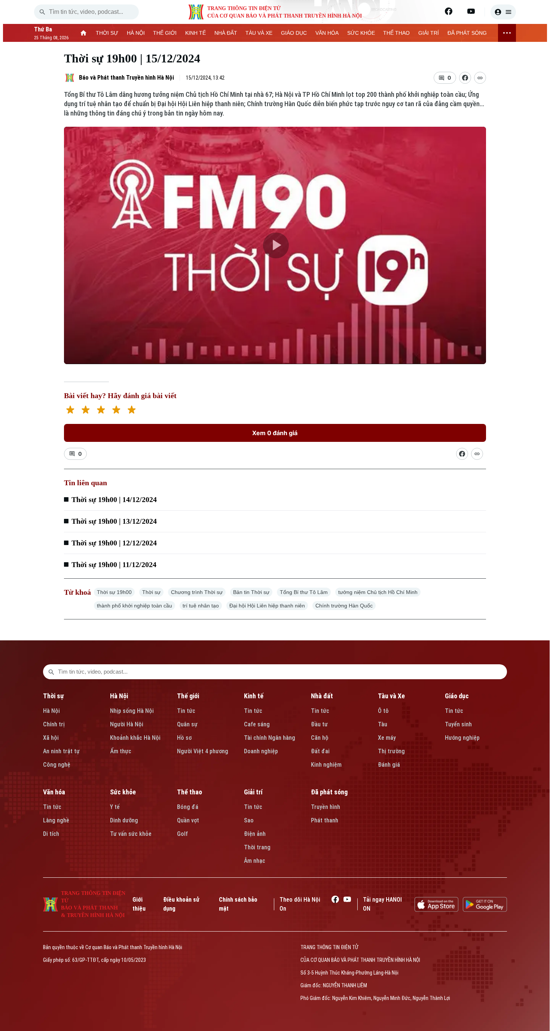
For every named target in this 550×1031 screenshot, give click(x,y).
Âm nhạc (254, 860)
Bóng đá (187, 806)
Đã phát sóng (329, 792)
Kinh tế (253, 696)
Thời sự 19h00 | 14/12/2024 (114, 499)
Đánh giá (389, 764)
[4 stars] (116, 410)
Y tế (115, 806)
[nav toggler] (507, 33)
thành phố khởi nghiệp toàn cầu (134, 606)
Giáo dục (457, 696)
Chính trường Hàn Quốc (344, 606)
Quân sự (187, 724)
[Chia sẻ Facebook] (465, 78)
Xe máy (387, 737)
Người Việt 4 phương (202, 751)
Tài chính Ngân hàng (269, 737)
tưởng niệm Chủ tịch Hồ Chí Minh (378, 592)
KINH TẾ (195, 33)
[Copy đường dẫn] (480, 78)
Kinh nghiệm (326, 764)
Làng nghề (56, 820)
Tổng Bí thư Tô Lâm (304, 592)
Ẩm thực (120, 751)
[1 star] (70, 410)
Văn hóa (54, 792)
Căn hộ (320, 737)
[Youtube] (471, 11)
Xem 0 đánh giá (274, 433)
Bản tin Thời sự (251, 592)
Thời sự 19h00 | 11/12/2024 (113, 564)
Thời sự (151, 592)
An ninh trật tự (61, 751)
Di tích (51, 833)
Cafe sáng (257, 724)
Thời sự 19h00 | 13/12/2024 (114, 521)
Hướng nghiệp (462, 737)
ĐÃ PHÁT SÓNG (467, 33)
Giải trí (253, 792)
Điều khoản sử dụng (181, 904)
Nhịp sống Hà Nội (132, 710)
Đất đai (320, 751)
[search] (42, 12)
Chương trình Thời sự (197, 592)
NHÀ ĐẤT (225, 33)
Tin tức (186, 710)
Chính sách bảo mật (238, 904)
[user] (503, 11)
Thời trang (257, 847)
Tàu (382, 724)
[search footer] (51, 671)
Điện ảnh (255, 833)
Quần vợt (188, 820)
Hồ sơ (184, 737)
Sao (249, 820)
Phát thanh (324, 820)
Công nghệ (56, 764)
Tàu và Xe (391, 696)
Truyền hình (325, 806)
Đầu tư (319, 724)
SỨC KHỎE (361, 33)
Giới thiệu (139, 904)
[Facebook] (448, 11)
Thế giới (188, 696)
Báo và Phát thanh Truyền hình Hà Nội (126, 77)
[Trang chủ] (83, 33)
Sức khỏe (123, 792)
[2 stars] (85, 410)
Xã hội (51, 737)
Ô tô (383, 710)
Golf (182, 833)
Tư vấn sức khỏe (131, 833)
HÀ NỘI (136, 33)
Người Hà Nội (126, 724)
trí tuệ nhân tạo (201, 606)
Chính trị (54, 724)
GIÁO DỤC (294, 33)
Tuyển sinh (458, 724)
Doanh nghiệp (261, 751)
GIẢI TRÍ (428, 33)
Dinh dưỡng (124, 820)
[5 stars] (131, 410)
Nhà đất (322, 696)
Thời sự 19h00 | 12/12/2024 (114, 543)
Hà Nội (51, 710)
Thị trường (391, 751)
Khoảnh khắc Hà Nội (135, 737)
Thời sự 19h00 (114, 592)
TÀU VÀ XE (258, 33)
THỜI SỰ (107, 33)
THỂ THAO (396, 33)
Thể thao (189, 792)
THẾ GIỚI (165, 33)
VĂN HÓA (327, 33)
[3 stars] (101, 410)
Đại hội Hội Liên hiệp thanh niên (267, 606)
